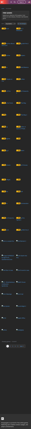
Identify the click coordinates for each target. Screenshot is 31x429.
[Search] (14, 2)
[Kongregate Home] (2, 2)
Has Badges (23, 23)
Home (3, 8)
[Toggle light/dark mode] (11, 2)
